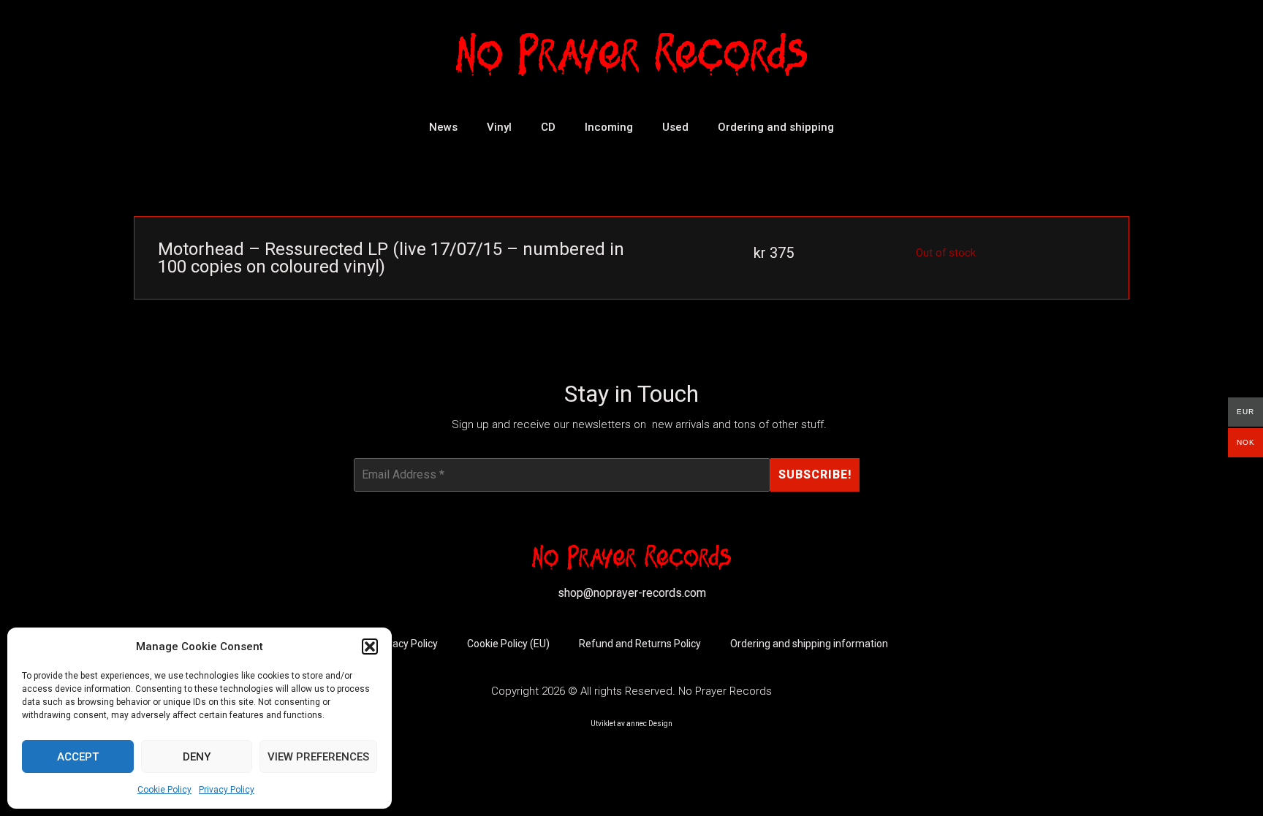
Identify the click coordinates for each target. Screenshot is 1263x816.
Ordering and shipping (776, 127)
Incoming (609, 127)
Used (675, 127)
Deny (196, 756)
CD (548, 127)
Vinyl (499, 127)
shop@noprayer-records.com (632, 593)
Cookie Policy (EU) (508, 643)
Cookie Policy (164, 790)
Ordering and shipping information (809, 643)
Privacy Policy (226, 790)
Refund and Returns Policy (640, 643)
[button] (370, 646)
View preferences (318, 756)
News (443, 127)
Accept (78, 756)
